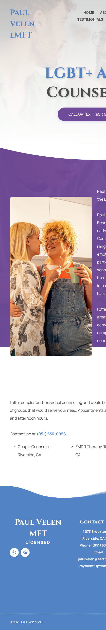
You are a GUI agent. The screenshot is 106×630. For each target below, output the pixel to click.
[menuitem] (85, 12)
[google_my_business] (25, 553)
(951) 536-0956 (51, 434)
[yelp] (14, 553)
